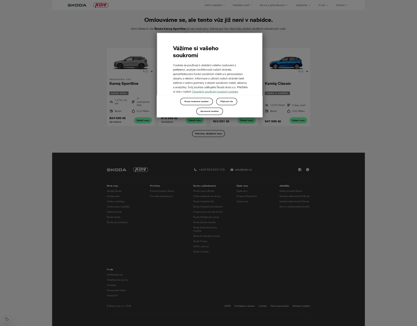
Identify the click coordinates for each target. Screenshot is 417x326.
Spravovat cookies (210, 111)
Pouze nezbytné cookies (196, 101)
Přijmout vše (226, 101)
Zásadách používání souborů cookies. (215, 91)
